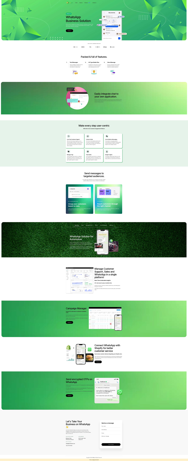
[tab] (77, 225)
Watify (94, 457)
